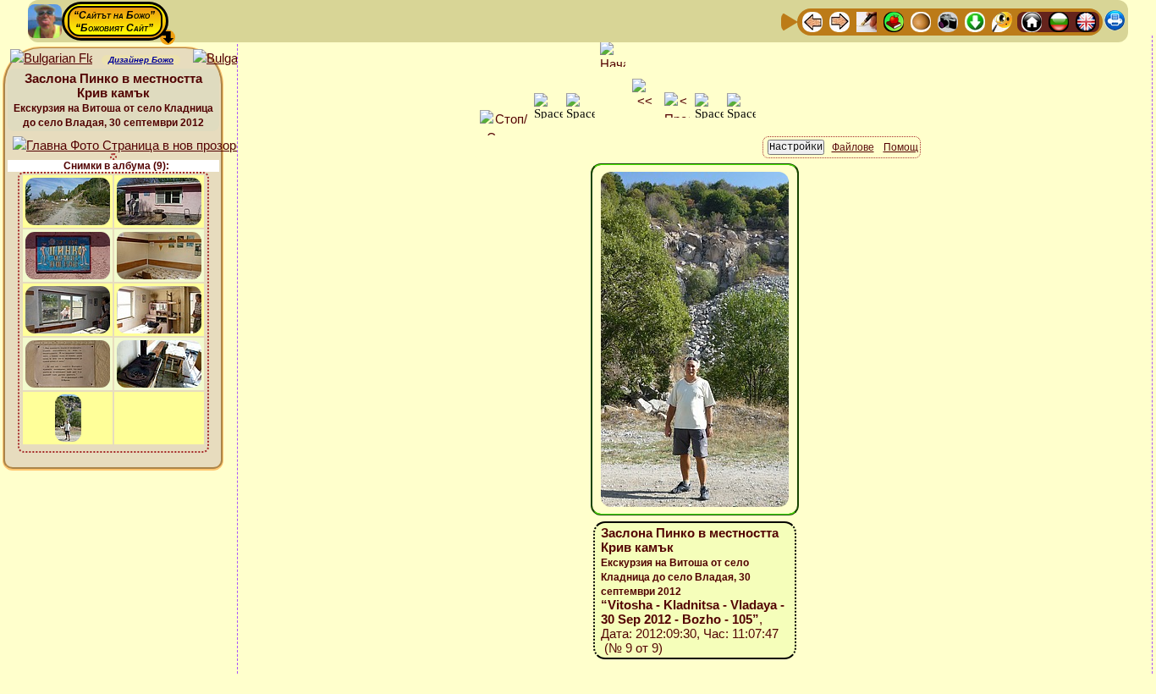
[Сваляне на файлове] (975, 21)
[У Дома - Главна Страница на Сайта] (1031, 21)
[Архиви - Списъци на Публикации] (866, 21)
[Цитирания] (894, 21)
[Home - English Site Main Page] (1086, 21)
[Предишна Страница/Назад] (812, 21)
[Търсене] (1002, 21)
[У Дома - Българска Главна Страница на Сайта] (1059, 21)
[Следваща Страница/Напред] (839, 21)
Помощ (901, 147)
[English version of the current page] (51, 59)
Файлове (853, 147)
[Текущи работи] (921, 21)
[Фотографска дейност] (948, 21)
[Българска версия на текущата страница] (234, 59)
